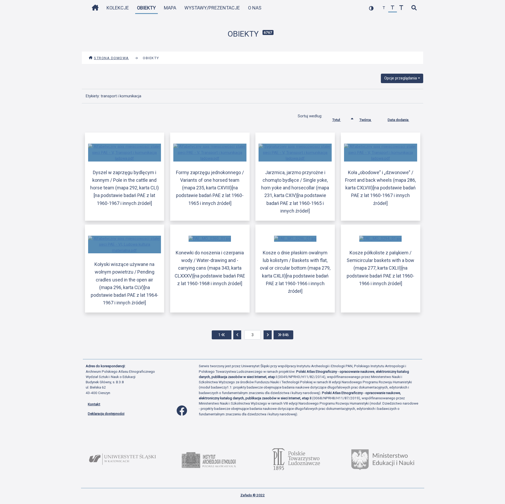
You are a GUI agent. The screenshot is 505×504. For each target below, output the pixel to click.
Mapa (170, 8)
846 (287, 334)
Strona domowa (111, 58)
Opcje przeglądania (400, 78)
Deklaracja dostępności (106, 413)
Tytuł (336, 120)
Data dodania (398, 120)
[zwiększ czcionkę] (401, 8)
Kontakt (94, 404)
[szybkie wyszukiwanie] (414, 8)
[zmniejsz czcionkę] (384, 8)
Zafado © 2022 (252, 495)
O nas (254, 8)
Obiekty (146, 8)
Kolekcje (118, 8)
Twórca (365, 120)
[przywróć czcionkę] (392, 8)
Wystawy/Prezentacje (212, 8)
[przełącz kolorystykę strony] (371, 8)
